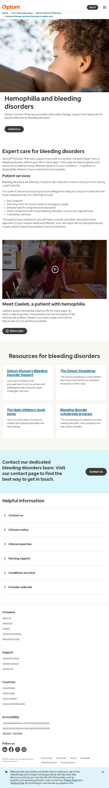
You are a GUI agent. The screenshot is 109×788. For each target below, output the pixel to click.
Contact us (14, 129)
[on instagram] (24, 749)
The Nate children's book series (26, 412)
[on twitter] (17, 749)
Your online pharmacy (22, 13)
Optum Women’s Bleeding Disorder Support (27, 373)
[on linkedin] (4, 749)
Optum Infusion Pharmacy (48, 13)
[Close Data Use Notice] (102, 772)
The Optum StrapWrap (77, 371)
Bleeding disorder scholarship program (76, 412)
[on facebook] (11, 749)
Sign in (92, 7)
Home (5, 13)
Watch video (16, 331)
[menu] (104, 7)
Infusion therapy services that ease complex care (29, 16)
